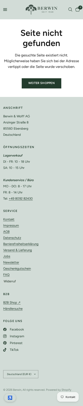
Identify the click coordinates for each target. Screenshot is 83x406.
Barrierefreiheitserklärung (21, 244)
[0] (77, 9)
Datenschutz (12, 238)
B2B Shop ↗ (12, 302)
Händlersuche (13, 309)
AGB (6, 232)
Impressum (11, 225)
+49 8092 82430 (21, 198)
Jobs (6, 256)
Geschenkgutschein (17, 268)
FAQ (6, 275)
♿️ (10, 397)
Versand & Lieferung (17, 250)
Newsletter (11, 262)
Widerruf (10, 281)
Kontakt (8, 219)
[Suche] (70, 9)
